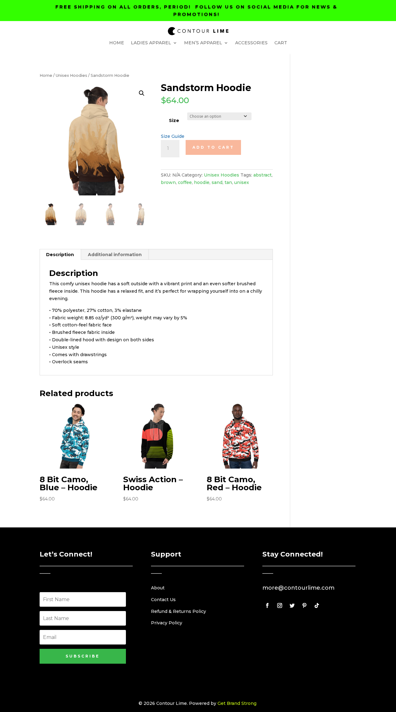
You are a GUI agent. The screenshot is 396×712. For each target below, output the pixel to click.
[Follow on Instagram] (280, 605)
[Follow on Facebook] (267, 605)
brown (168, 182)
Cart (280, 43)
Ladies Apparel (151, 43)
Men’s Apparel (203, 43)
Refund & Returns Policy (178, 611)
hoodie (201, 182)
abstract (262, 175)
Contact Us (163, 599)
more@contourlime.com (298, 587)
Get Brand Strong (236, 703)
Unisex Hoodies (71, 75)
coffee (185, 182)
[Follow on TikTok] (317, 605)
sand (217, 182)
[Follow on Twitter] (292, 605)
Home (116, 43)
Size (174, 120)
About (158, 588)
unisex (241, 182)
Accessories (251, 43)
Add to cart (213, 147)
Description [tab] (60, 254)
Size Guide (172, 136)
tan (228, 182)
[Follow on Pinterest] (304, 605)
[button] (141, 93)
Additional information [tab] (115, 254)
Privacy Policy (166, 623)
